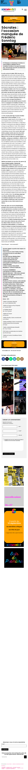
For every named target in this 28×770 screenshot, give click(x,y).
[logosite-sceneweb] (11, 9)
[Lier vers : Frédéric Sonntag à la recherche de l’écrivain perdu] (20, 373)
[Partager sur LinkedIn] (14, 359)
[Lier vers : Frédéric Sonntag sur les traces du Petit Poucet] (20, 408)
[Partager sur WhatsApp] (11, 359)
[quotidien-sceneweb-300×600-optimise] (14, 546)
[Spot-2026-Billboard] (14, 6)
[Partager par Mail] (18, 359)
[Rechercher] (22, 9)
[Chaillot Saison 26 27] (14, 506)
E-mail (20, 430)
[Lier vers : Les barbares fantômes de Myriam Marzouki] (7, 385)
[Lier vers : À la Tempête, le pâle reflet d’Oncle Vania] (7, 397)
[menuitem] (22, 9)
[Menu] (25, 9)
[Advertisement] (14, 583)
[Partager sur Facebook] (3, 359)
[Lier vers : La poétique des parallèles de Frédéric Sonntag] (20, 397)
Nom (20, 426)
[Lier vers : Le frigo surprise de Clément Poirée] (7, 408)
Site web (20, 435)
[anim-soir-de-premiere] (14, 567)
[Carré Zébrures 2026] (14, 485)
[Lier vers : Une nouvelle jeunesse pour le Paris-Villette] (20, 385)
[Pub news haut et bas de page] (14, 23)
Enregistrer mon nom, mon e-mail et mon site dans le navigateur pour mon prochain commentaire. (13, 440)
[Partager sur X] (7, 359)
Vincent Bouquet (17, 350)
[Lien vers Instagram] (22, 359)
